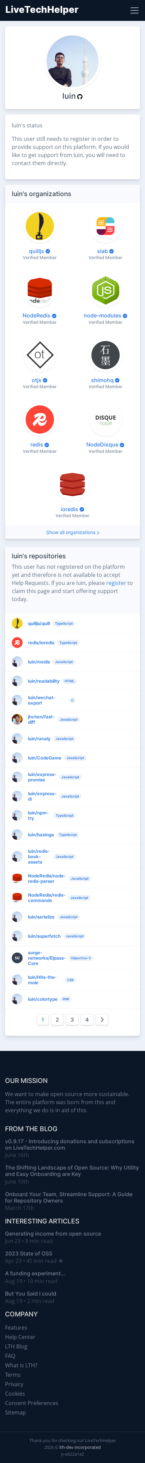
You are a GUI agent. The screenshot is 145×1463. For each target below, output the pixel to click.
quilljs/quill (39, 623)
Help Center (20, 1337)
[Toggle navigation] (134, 10)
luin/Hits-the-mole (42, 979)
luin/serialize (41, 917)
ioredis (69, 509)
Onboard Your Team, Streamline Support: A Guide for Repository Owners (69, 1197)
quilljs (36, 251)
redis (36, 444)
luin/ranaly (39, 738)
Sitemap (15, 1412)
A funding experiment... (35, 1273)
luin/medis (39, 661)
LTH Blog (16, 1346)
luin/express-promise (42, 777)
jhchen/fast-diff (41, 719)
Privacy (14, 1384)
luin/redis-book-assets (39, 856)
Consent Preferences (31, 1403)
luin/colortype (43, 999)
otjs (36, 380)
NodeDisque (102, 444)
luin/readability (44, 681)
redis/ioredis (41, 642)
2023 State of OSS (28, 1253)
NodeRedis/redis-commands (46, 897)
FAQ (10, 1356)
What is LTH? (21, 1365)
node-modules (102, 315)
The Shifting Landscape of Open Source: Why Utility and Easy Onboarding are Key (72, 1170)
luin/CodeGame (44, 757)
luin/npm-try (38, 815)
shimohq (102, 380)
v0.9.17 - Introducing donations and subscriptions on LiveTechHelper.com (70, 1144)
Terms (13, 1374)
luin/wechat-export (41, 700)
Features (16, 1327)
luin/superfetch (44, 936)
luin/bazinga (41, 834)
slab (102, 251)
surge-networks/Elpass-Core (47, 958)
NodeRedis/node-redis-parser (47, 878)
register (116, 583)
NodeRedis (37, 315)
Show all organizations (70, 532)
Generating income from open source (53, 1233)
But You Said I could (30, 1293)
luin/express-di (42, 796)
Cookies (15, 1393)
